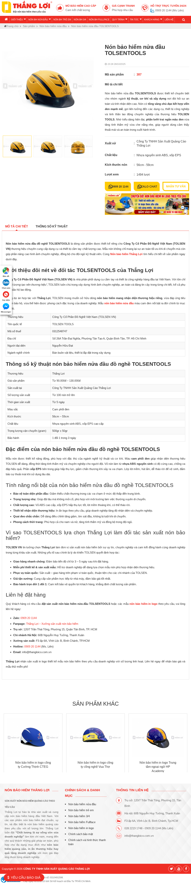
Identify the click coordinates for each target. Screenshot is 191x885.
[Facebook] (186, 869)
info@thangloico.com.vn (139, 835)
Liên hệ (169, 19)
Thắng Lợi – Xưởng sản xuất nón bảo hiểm (52, 623)
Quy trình (118, 19)
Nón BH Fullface (99, 19)
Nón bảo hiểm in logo (81, 828)
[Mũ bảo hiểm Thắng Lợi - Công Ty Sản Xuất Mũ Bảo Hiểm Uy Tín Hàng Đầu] (27, 6)
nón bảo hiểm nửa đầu (119, 303)
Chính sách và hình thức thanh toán (87, 842)
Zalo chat (149, 186)
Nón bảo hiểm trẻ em (81, 810)
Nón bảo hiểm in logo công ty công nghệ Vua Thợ (95, 764)
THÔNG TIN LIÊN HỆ (132, 790)
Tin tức (134, 19)
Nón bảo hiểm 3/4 (79, 816)
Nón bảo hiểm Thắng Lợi (126, 254)
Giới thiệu (17, 19)
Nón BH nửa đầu (38, 19)
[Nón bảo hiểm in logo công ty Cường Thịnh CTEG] (33, 737)
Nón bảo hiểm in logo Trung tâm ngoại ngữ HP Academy (158, 767)
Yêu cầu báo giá (25, 877)
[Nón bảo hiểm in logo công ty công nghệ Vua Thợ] (95, 737)
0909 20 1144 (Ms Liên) (169, 10)
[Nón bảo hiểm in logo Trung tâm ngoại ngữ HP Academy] (157, 737)
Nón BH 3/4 (80, 19)
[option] (48, 86)
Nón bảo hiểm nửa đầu (82, 804)
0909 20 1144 (120, 186)
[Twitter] (171, 869)
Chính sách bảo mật (80, 834)
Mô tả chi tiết (16, 226)
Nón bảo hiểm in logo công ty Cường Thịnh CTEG (33, 764)
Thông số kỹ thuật (52, 226)
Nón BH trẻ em (62, 19)
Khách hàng (151, 19)
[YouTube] (179, 869)
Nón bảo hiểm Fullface (82, 822)
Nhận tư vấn (176, 186)
